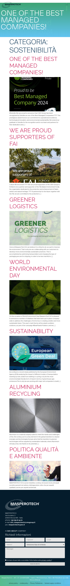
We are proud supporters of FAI (31, 137)
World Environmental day (33, 269)
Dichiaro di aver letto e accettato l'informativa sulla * (29, 560)
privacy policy (46, 560)
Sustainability (31, 331)
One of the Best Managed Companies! (33, 66)
